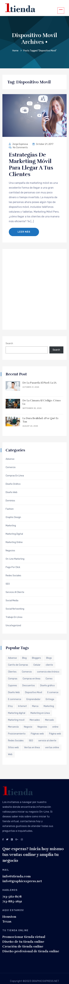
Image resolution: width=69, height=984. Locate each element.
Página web (55, 733)
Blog (24, 658)
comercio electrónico (48, 671)
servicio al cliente (47, 740)
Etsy (10, 706)
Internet (22, 706)
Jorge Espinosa (20, 144)
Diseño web (11, 492)
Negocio (28, 726)
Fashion (10, 509)
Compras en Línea (15, 476)
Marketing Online (14, 542)
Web (10, 754)
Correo (49, 678)
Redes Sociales (13, 576)
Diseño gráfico (47, 685)
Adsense (10, 459)
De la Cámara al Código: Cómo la (41, 402)
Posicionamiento (17, 733)
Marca (35, 706)
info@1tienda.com (16, 876)
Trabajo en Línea (14, 617)
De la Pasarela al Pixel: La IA (39, 382)
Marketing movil (16, 720)
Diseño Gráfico (13, 484)
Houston (9, 917)
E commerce (14, 699)
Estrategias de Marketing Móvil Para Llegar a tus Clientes (31, 164)
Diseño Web (14, 692)
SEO (8, 584)
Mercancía (13, 726)
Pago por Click (13, 567)
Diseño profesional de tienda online (30, 951)
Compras (12, 678)
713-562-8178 (12, 897)
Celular (36, 665)
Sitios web (13, 747)
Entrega (50, 699)
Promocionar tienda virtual (23, 937)
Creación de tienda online (22, 946)
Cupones (12, 685)
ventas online (52, 747)
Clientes (12, 671)
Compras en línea (31, 678)
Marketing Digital (14, 534)
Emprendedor (33, 699)
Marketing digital (16, 713)
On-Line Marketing (15, 559)
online (55, 726)
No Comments (20, 147)
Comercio (11, 467)
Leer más (24, 232)
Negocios (10, 551)
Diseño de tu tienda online (23, 942)
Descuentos (28, 685)
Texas (6, 921)
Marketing (11, 526)
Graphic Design (13, 517)
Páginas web (37, 733)
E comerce (52, 692)
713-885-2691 (12, 901)
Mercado (49, 720)
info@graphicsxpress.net (22, 881)
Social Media (12, 600)
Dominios (10, 501)
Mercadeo (35, 720)
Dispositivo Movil (33, 692)
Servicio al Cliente (15, 592)
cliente (49, 665)
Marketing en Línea (40, 713)
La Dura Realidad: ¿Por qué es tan (40, 420)
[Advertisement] (34, 289)
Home (15, 50)
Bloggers (36, 658)
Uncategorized (13, 625)
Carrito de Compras (18, 665)
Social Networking (15, 609)
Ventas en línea (32, 747)
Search (9, 343)
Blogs (49, 658)
